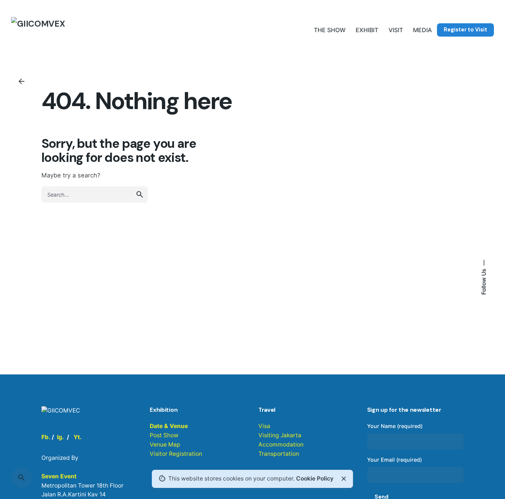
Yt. (78, 437)
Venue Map (165, 444)
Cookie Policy (314, 478)
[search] (140, 194)
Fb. (45, 437)
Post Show (164, 435)
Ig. (60, 437)
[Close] (343, 478)
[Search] (21, 477)
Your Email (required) (394, 459)
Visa (264, 426)
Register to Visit (465, 29)
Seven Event (59, 476)
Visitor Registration (176, 453)
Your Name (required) (395, 426)
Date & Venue (169, 426)
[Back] (21, 81)
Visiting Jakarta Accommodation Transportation (281, 444)
